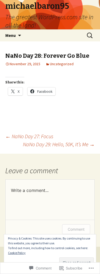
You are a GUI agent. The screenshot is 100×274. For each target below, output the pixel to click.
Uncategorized (62, 63)
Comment (76, 229)
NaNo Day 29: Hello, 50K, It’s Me (59, 144)
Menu (10, 35)
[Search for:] (90, 35)
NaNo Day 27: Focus (29, 136)
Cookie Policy (17, 253)
